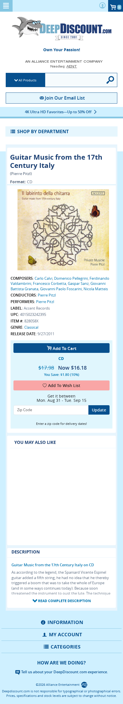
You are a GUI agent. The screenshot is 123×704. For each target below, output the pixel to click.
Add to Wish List (64, 385)
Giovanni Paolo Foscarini (61, 288)
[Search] (110, 80)
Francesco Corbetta (49, 283)
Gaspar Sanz (78, 283)
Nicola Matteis (96, 288)
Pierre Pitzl (47, 295)
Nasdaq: (63, 66)
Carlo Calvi (43, 278)
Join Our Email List (64, 98)
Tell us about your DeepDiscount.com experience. (64, 671)
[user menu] (102, 6)
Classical (31, 327)
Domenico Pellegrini (71, 278)
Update (99, 410)
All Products (27, 80)
